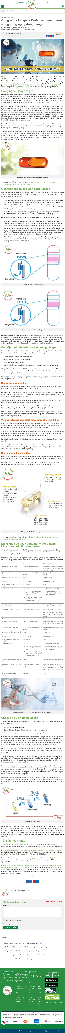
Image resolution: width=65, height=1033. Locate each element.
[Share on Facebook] (47, 36)
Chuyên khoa (31, 996)
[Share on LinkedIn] (53, 36)
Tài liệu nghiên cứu (40, 993)
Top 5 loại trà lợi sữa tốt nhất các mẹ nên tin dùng (17, 959)
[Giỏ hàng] (63, 6)
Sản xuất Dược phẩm (7, 17)
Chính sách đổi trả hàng (21, 989)
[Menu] (2, 6)
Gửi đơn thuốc (31, 989)
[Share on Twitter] (49, 36)
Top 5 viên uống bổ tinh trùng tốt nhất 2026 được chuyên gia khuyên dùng (25, 947)
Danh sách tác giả (32, 1000)
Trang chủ (32, 986)
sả (2, 83)
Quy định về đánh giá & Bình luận (20, 998)
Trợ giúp (31, 993)
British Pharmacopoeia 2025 (53, 1002)
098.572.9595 (21, 2)
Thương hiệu (40, 1002)
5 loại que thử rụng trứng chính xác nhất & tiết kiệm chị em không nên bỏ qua (26, 955)
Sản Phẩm (39, 987)
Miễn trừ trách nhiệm (19, 994)
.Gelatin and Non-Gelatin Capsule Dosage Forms (17, 844)
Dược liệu (39, 998)
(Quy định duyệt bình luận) (54, 901)
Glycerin (51, 577)
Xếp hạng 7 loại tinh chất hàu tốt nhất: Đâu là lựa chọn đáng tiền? (22, 943)
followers (9, 977)
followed (9, 980)
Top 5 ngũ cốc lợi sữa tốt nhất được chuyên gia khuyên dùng (21, 951)
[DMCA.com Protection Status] (52, 997)
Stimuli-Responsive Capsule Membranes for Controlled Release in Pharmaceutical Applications (32, 850)
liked (8, 974)
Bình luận (6, 905)
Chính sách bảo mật (21, 986)
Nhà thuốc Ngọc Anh (13, 33)
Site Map (18, 1001)
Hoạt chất (39, 1006)
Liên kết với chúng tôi (9, 971)
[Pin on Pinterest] (51, 36)
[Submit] (3, 11)
